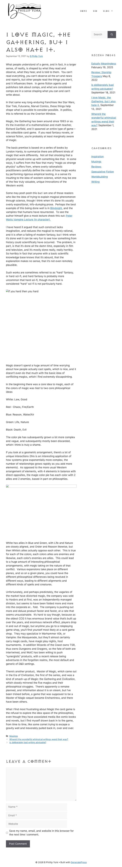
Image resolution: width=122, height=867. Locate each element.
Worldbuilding (99, 176)
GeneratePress (79, 862)
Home (83, 11)
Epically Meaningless (103, 63)
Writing (95, 181)
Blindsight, (56, 208)
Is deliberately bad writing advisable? (27, 742)
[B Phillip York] (24, 10)
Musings (13, 736)
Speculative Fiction (102, 171)
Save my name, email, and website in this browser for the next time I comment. (41, 832)
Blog (106, 11)
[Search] (112, 34)
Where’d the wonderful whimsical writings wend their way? (38, 739)
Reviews (96, 166)
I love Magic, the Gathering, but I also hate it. (103, 101)
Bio (95, 11)
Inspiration (97, 156)
